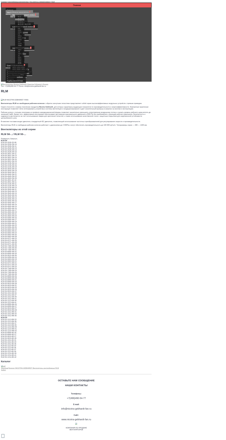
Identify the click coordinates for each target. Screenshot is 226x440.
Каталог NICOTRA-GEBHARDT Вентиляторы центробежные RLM (34, 368)
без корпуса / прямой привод (40, 2)
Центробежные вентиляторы (18, 2)
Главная (4, 2)
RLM (53, 2)
